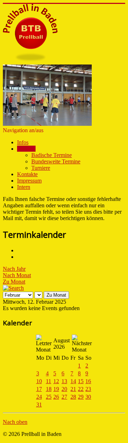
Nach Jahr (14, 269)
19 (56, 389)
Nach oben (15, 422)
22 (81, 389)
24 (39, 397)
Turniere (40, 168)
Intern (23, 187)
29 (81, 397)
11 (48, 381)
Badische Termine (51, 155)
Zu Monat (14, 282)
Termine (26, 149)
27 (64, 397)
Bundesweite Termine (55, 161)
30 (88, 397)
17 (39, 389)
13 (64, 381)
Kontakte (27, 174)
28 (73, 397)
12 (56, 381)
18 (49, 389)
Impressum (29, 181)
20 (64, 389)
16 (88, 381)
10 (39, 381)
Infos (22, 142)
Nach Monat (17, 275)
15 (81, 381)
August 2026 (61, 343)
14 (73, 381)
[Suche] (13, 288)
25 (49, 397)
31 (39, 405)
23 (88, 389)
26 (56, 397)
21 (73, 389)
